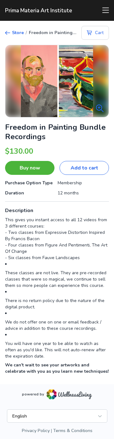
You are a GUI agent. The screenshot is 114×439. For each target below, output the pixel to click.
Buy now (30, 167)
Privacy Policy (36, 431)
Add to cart (84, 167)
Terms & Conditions (72, 431)
